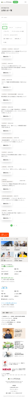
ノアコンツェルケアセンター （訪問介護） (9, 318)
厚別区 (3, 375)
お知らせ (16, 273)
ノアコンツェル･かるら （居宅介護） (8, 320)
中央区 (3, 374)
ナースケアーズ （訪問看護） (7, 324)
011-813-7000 (8, 305)
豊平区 (22, 374)
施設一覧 (16, 269)
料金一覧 (3, 293)
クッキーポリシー (14, 391)
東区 (13, 374)
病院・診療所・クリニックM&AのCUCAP (14, 393)
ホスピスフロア (4, 271)
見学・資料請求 (4, 273)
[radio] (4, 27)
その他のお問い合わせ (14, 387)
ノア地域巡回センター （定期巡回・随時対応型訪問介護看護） (13, 316)
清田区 (25, 374)
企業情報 (14, 385)
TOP (2, 269)
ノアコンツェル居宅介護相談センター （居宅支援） (11, 322)
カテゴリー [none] (5, 24)
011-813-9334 (8, 279)
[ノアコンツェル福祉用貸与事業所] (14, 354)
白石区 (16, 374)
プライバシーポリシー (14, 389)
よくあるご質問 (17, 271)
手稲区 (11, 374)
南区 (19, 374)
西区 (5, 374)
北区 (8, 374)
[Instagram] (9, 287)
